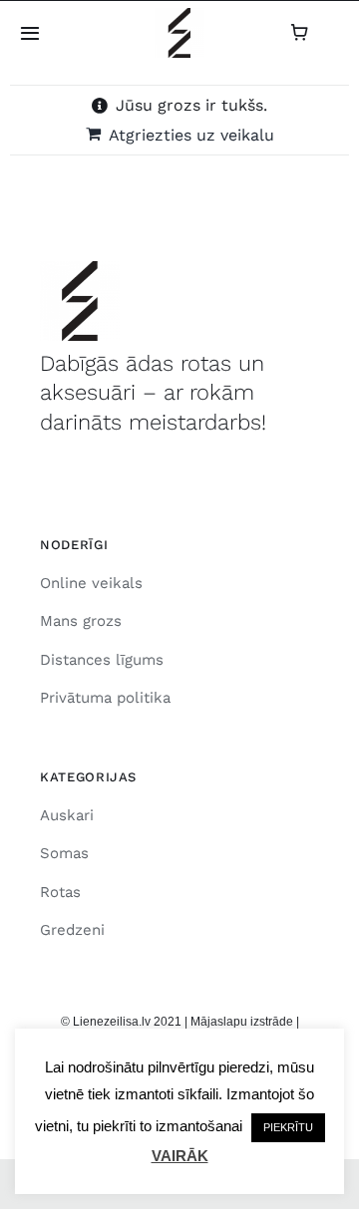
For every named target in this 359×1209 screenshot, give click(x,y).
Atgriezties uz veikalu (191, 135)
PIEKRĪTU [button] (288, 1127)
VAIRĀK (180, 1155)
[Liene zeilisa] (179, 15)
